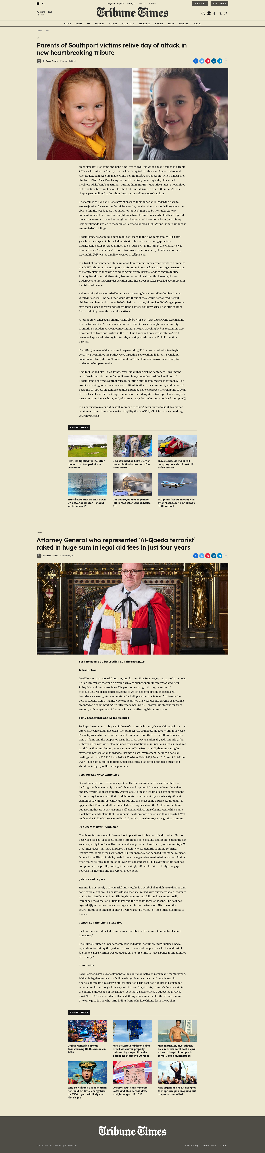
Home (67, 23)
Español (121, 3)
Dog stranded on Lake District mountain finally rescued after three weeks (131, 464)
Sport (159, 23)
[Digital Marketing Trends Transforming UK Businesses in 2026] (87, 1031)
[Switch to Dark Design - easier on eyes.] (203, 13)
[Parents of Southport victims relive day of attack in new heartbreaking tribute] (132, 114)
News (79, 23)
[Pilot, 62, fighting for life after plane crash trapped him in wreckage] (87, 446)
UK (88, 23)
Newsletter (219, 3)
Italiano (152, 3)
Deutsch (142, 3)
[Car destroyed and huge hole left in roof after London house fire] (132, 484)
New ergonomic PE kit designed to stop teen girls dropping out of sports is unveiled (177, 1091)
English (111, 3)
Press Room (52, 61)
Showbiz (144, 23)
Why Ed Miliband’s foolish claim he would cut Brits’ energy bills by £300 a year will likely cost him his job (87, 1092)
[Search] (43, 3)
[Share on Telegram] (219, 61)
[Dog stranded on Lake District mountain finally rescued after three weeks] (132, 446)
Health (183, 23)
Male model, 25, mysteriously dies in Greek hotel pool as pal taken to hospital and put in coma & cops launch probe (177, 1050)
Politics (128, 23)
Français (131, 3)
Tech (171, 23)
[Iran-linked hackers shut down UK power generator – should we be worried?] (87, 484)
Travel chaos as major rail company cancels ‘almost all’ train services (176, 464)
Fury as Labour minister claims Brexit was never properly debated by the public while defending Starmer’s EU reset (131, 1050)
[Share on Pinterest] (207, 61)
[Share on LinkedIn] (213, 61)
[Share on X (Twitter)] (201, 61)
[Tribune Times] (132, 13)
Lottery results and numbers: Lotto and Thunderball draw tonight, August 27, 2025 (130, 1091)
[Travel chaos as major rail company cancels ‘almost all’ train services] (177, 446)
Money (113, 23)
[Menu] (38, 3)
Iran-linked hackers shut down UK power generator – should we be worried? (87, 503)
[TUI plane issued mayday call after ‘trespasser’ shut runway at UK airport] (177, 484)
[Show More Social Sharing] (225, 61)
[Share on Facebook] (195, 61)
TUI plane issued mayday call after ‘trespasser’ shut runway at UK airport (176, 503)
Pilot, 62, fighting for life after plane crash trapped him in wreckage (86, 464)
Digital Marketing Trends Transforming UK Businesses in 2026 (87, 1049)
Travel (196, 23)
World (99, 23)
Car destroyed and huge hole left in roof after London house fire (132, 503)
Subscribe (200, 3)
